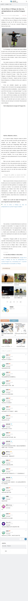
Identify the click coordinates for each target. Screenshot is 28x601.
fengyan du (5, 320)
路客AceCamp (9, 505)
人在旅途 (6, 4)
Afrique (14, 320)
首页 (3, 4)
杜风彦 (7, 355)
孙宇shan (8, 451)
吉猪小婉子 (8, 424)
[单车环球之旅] (14, 1)
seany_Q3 (8, 522)
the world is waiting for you (7, 283)
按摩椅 (7, 496)
